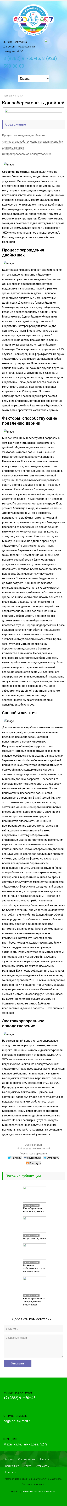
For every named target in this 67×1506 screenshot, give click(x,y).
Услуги (28, 1466)
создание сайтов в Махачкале (39, 1491)
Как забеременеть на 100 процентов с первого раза (34, 1301)
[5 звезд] (30, 1148)
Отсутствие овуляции (34, 1238)
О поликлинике (26, 1459)
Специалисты (12, 1466)
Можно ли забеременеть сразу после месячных (34, 1268)
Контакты (10, 1472)
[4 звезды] (27, 1148)
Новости (44, 1459)
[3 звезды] (24, 1148)
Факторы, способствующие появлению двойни (32, 141)
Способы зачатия (13, 147)
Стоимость (42, 1466)
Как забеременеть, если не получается (33, 1210)
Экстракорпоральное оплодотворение (27, 154)
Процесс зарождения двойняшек (23, 135)
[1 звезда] (18, 1148)
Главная (9, 1459)
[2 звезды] (21, 1148)
